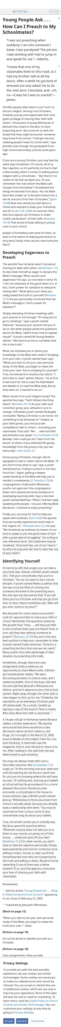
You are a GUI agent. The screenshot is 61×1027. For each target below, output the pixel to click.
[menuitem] (5, 4)
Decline (22, 1021)
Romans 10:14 (23, 636)
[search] (57, 4)
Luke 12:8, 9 (20, 211)
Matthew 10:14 (12, 841)
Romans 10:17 (21, 404)
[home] (5, 4)
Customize (37, 1021)
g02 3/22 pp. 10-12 (22, 11)
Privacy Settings (24, 1012)
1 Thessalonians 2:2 (33, 526)
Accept (9, 1021)
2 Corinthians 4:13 (46, 435)
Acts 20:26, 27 (26, 450)
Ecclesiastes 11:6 (43, 765)
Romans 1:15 (50, 268)
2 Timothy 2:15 (40, 480)
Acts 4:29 (35, 518)
